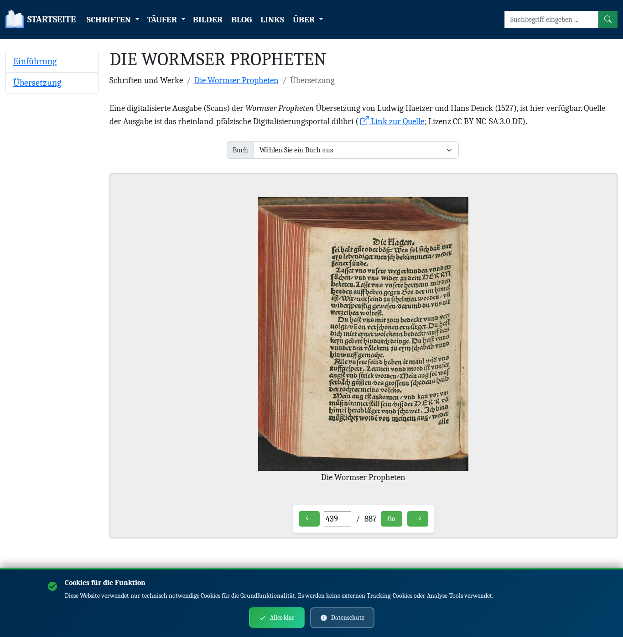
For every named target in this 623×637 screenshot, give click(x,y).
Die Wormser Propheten (236, 80)
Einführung (35, 61)
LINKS (272, 20)
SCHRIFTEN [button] (110, 20)
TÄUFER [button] (163, 20)
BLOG (241, 20)
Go (391, 519)
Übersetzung (37, 83)
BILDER (208, 20)
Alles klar (282, 617)
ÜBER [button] (305, 20)
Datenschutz (347, 617)
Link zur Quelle (396, 121)
